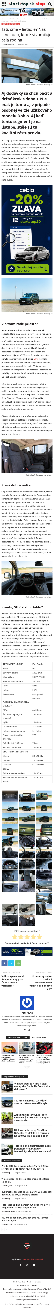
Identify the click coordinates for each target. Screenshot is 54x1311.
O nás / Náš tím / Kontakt (27, 1285)
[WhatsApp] (18, 963)
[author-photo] (27, 1003)
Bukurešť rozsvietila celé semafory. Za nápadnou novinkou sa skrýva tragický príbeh (27, 1193)
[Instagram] (29, 1030)
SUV (36, 359)
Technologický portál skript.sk (27, 1300)
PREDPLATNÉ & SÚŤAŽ (22, 1282)
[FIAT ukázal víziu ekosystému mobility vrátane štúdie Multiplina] (10, 1048)
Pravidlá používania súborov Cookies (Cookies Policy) (27, 1292)
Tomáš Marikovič (8, 1211)
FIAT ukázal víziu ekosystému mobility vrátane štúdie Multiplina (8, 1058)
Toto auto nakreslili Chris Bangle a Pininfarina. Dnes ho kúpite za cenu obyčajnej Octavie (44, 1059)
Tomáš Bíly (6, 1172)
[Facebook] (5, 963)
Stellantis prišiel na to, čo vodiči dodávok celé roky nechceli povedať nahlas (26, 1059)
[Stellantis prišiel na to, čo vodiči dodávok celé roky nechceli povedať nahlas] (27, 1048)
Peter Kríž (10, 45)
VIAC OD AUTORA (39, 1037)
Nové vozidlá (21, 19)
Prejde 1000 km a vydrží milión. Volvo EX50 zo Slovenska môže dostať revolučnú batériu (25, 1167)
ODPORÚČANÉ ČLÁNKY (17, 1037)
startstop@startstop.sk (33, 1259)
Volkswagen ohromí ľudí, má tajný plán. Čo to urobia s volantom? (13, 981)
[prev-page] (25, 1067)
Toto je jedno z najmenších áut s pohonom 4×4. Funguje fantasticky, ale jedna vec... (26, 1206)
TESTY (11, 19)
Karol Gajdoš (7, 1185)
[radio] (15, 937)
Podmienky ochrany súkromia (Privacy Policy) (27, 1296)
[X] (11, 963)
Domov (4, 19)
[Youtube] (34, 1265)
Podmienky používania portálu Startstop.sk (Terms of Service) (27, 1289)
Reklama (37, 1282)
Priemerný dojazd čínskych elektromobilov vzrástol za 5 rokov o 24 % (41, 982)
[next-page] (28, 1067)
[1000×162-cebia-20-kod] (27, 951)
